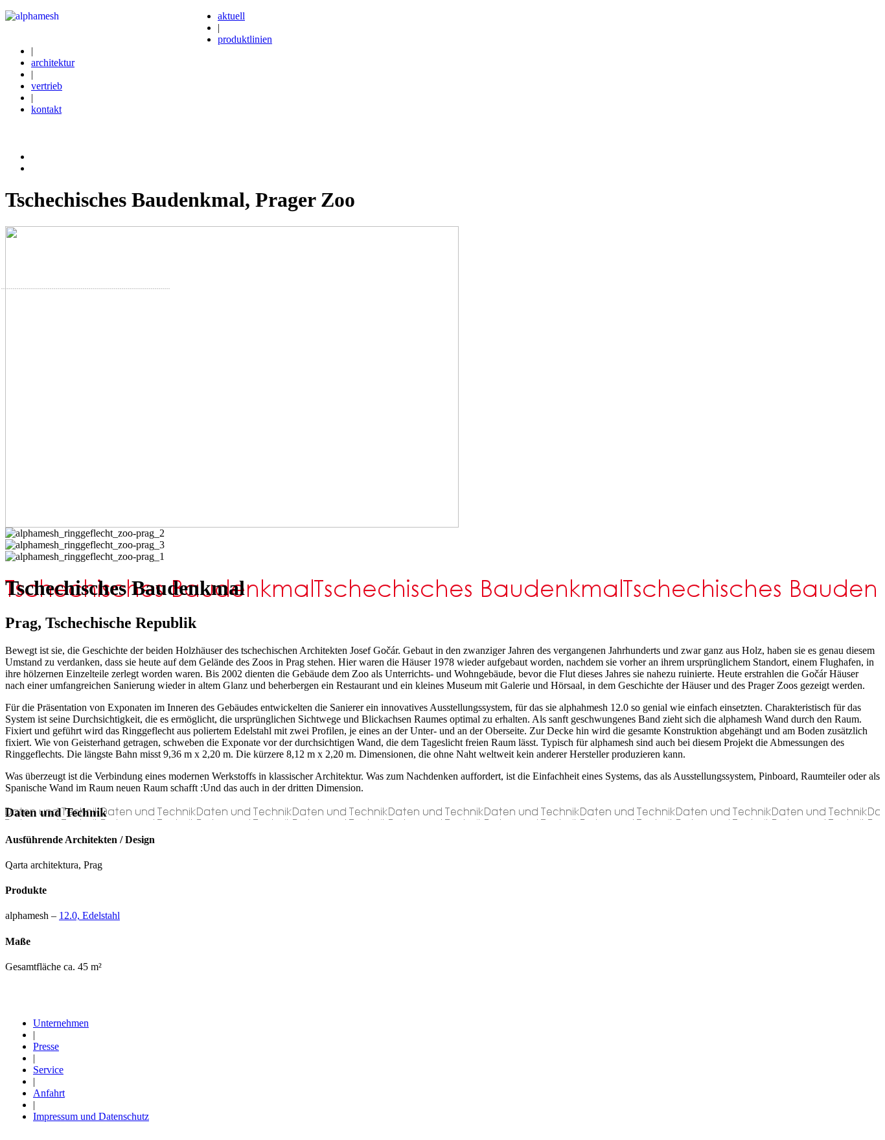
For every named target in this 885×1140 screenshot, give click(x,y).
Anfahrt (49, 1093)
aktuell (231, 15)
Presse (46, 1046)
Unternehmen (61, 1023)
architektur (53, 62)
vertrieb (46, 85)
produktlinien (245, 39)
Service (48, 1069)
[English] (37, 166)
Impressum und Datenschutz (91, 1116)
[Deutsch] (37, 155)
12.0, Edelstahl (89, 915)
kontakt (46, 109)
